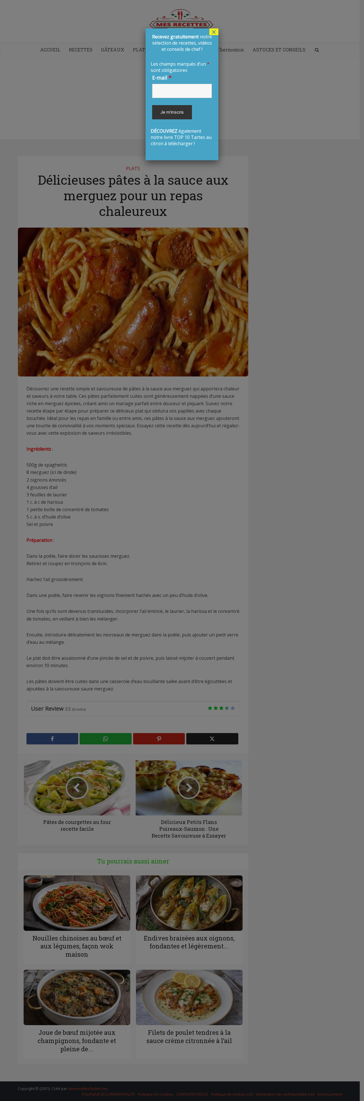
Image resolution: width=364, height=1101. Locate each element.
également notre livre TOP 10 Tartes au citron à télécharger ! (181, 90)
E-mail (161, 77)
